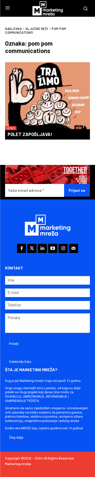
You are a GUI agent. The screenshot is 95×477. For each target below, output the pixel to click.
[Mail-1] (73, 248)
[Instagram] (63, 248)
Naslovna (13, 29)
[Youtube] (52, 248)
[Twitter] (31, 248)
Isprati (11, 128)
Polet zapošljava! (30, 134)
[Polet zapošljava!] (47, 96)
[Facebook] (21, 248)
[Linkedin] (42, 248)
